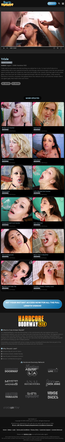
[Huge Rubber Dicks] (53, 395)
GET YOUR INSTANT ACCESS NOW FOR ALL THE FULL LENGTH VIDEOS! (32, 304)
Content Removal (57, 430)
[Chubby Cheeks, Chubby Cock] (48, 273)
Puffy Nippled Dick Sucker (42, 191)
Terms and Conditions (23, 430)
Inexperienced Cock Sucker (11, 223)
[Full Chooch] (48, 146)
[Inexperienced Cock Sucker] (16, 209)
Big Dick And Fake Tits (9, 286)
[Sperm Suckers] (7, 3)
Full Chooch (37, 159)
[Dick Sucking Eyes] (16, 241)
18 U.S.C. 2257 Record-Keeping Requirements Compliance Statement (32, 425)
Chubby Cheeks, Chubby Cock (44, 286)
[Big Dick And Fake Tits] (16, 273)
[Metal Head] (16, 178)
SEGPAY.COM (27, 434)
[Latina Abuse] (32, 370)
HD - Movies (6, 83)
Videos (9, 430)
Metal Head (5, 191)
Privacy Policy (35, 430)
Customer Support (45, 430)
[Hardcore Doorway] (11, 370)
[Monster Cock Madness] (11, 382)
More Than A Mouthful (41, 255)
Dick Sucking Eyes (8, 255)
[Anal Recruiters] (32, 382)
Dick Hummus (38, 223)
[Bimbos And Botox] (16, 146)
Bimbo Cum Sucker (8, 128)
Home (5, 430)
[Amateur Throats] (11, 395)
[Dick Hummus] (48, 209)
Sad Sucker (37, 128)
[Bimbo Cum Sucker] (16, 114)
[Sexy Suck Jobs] (53, 382)
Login (13, 430)
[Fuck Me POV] (11, 407)
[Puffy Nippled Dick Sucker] (48, 178)
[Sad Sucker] (48, 114)
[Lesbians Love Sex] (53, 370)
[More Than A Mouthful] (48, 241)
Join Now (52, 3)
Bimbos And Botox (8, 159)
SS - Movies (16, 83)
